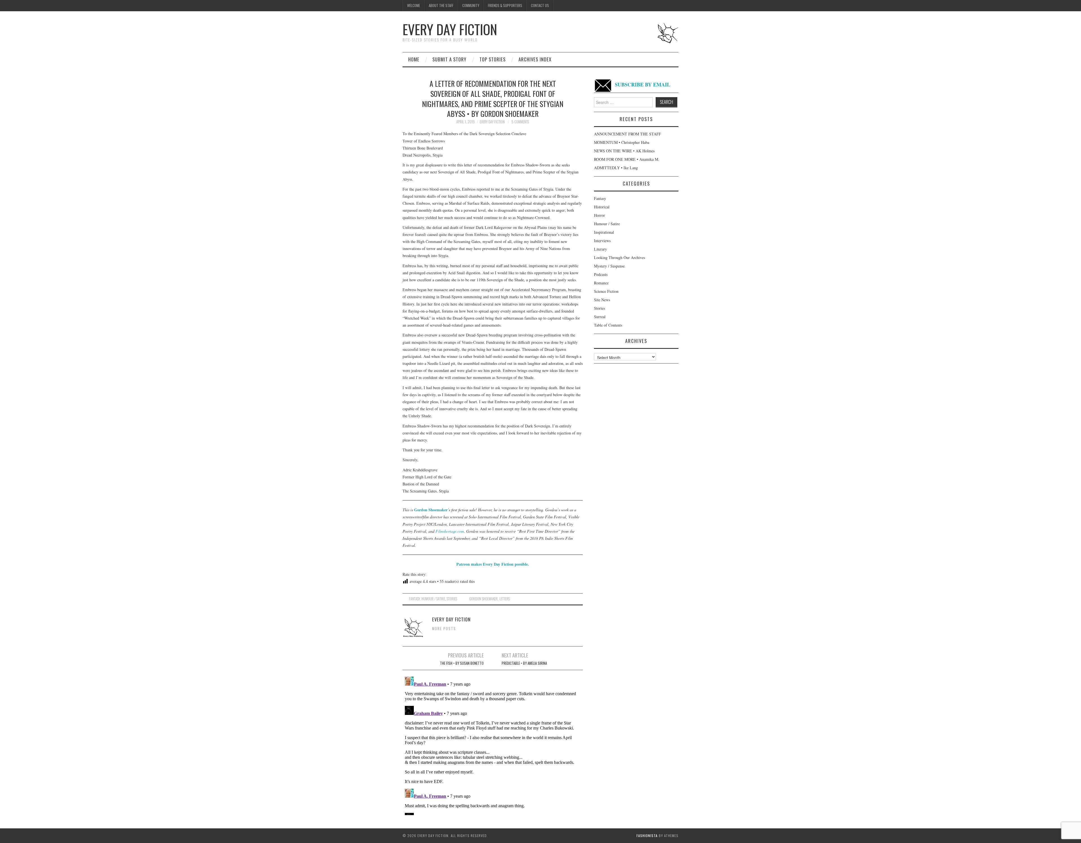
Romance (601, 283)
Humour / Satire (433, 598)
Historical (601, 206)
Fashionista (647, 835)
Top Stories (492, 59)
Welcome (413, 5)
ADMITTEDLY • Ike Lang (616, 167)
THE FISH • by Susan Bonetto (462, 663)
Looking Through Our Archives (619, 257)
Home (413, 59)
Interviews (602, 240)
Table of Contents (608, 325)
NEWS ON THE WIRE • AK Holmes (624, 150)
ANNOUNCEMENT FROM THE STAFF (627, 134)
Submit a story (449, 59)
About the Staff (441, 5)
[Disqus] (493, 744)
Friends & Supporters (505, 5)
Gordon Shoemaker (431, 510)
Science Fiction (606, 291)
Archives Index (535, 59)
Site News (602, 299)
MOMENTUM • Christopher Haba (621, 142)
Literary (600, 249)
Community (470, 5)
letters (504, 598)
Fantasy (414, 598)
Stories (452, 598)
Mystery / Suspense (609, 266)
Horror (599, 215)
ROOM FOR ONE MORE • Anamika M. (626, 159)
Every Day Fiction (450, 29)
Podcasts (600, 274)
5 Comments (520, 121)
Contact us (540, 5)
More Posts (444, 628)
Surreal (600, 316)
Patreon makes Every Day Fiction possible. (492, 564)
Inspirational (604, 232)
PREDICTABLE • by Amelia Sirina (524, 663)
